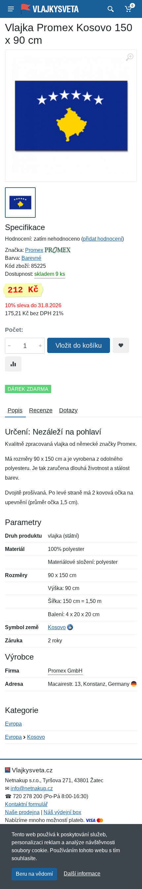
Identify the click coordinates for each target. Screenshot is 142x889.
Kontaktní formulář (26, 804)
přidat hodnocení (102, 239)
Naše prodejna (22, 812)
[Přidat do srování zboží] (13, 364)
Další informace (82, 873)
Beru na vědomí (34, 874)
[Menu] (11, 9)
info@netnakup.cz (32, 788)
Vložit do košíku (78, 345)
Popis (15, 410)
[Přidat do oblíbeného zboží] (121, 345)
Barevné (31, 258)
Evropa (13, 724)
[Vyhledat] (110, 9)
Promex (34, 250)
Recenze (41, 410)
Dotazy (68, 410)
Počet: (14, 329)
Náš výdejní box (62, 812)
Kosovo (57, 627)
